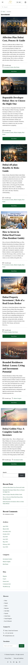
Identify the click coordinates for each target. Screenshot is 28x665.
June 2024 (5, 547)
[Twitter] (11, 662)
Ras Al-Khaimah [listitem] (8, 621)
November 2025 (7, 531)
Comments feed (6, 584)
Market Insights (18, 132)
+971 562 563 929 (9, 633)
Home (4, 11)
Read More (14, 71)
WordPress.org (6, 586)
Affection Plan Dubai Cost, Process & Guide (13, 487)
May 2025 (5, 541)
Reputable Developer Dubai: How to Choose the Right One (13, 100)
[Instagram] (14, 662)
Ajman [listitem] (5, 605)
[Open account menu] (25, 2)
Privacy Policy (8, 658)
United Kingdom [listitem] (8, 618)
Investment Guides (8, 67)
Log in (4, 578)
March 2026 (6, 529)
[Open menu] (2, 2)
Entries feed (6, 581)
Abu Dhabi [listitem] (6, 610)
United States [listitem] (7, 616)
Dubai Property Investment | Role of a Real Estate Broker (13, 300)
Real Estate (16, 67)
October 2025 (6, 534)
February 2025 (6, 544)
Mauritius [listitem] (6, 608)
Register (5, 576)
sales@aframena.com (9, 635)
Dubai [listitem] (5, 600)
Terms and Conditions (18, 658)
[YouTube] (20, 662)
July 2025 (5, 536)
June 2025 (5, 539)
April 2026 (5, 526)
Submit (21, 645)
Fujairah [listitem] (6, 613)
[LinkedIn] (17, 662)
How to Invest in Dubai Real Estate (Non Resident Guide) (13, 235)
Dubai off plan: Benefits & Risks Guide (10, 167)
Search (4, 472)
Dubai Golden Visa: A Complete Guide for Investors (13, 431)
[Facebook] (8, 662)
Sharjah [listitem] (6, 603)
